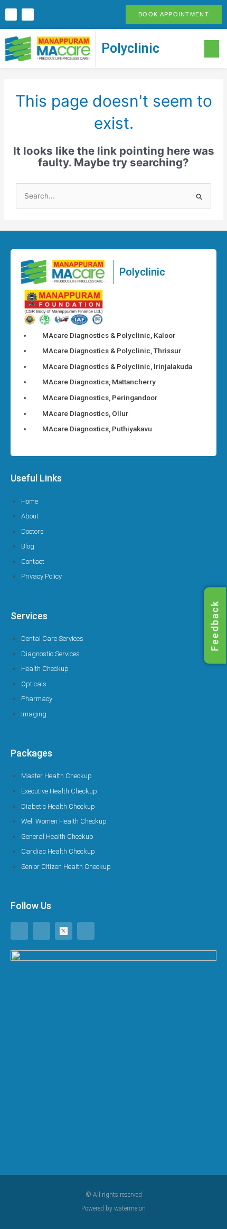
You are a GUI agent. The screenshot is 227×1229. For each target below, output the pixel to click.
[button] (211, 49)
